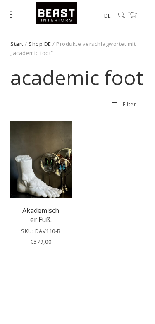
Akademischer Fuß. (40, 215)
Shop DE (40, 44)
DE (107, 15)
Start (17, 44)
